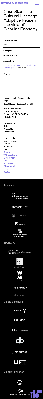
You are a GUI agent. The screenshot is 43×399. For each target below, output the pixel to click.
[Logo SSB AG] (20, 392)
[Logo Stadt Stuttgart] (20, 207)
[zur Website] (20, 223)
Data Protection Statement (8, 129)
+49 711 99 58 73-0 (20, 114)
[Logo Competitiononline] (20, 330)
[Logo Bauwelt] (19, 320)
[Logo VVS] (19, 382)
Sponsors (9, 242)
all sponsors (19, 295)
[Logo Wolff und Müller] (19, 276)
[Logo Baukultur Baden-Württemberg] (20, 263)
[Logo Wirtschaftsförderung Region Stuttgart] (20, 233)
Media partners (13, 301)
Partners (9, 185)
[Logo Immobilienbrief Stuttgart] (20, 352)
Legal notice (9, 123)
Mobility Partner (13, 371)
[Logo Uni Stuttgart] (20, 215)
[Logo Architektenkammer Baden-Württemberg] (20, 196)
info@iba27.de (10, 117)
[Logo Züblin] (20, 287)
